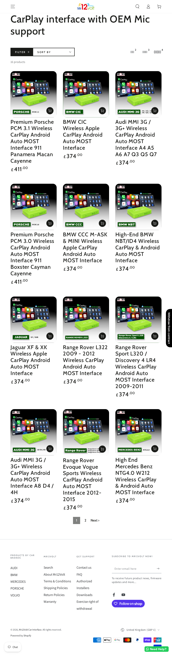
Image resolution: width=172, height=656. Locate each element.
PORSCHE (17, 588)
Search (48, 567)
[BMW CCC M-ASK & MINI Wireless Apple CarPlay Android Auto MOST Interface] (86, 207)
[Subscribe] (159, 568)
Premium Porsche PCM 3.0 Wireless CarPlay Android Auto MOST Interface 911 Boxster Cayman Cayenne (32, 254)
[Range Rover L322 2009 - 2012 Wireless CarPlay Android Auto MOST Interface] (86, 320)
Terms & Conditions (57, 581)
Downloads (85, 595)
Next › (95, 520)
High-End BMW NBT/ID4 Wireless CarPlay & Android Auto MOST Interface (137, 247)
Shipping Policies (56, 588)
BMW (14, 575)
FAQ (79, 574)
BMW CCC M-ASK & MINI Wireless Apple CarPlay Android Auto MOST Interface (85, 247)
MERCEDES (18, 581)
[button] (137, 6)
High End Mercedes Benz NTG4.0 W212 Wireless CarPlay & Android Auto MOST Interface (135, 475)
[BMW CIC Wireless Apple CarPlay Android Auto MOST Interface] (86, 94)
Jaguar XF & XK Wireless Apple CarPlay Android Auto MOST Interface (30, 360)
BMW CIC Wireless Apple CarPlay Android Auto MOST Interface (83, 134)
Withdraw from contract (169, 328)
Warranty (50, 601)
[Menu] (12, 6)
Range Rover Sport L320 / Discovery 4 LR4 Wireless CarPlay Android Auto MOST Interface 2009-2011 (135, 366)
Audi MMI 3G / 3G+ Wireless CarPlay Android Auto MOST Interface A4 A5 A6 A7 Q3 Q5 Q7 (136, 137)
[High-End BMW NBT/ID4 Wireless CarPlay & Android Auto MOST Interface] (138, 207)
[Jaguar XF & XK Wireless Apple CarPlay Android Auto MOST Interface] (33, 320)
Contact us (84, 567)
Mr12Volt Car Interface (30, 629)
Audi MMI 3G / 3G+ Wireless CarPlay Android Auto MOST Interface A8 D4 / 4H (32, 475)
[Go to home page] (86, 6)
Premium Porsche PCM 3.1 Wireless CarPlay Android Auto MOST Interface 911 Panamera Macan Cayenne (32, 141)
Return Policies (54, 595)
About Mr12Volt (54, 574)
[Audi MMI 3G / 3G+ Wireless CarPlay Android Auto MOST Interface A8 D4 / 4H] (33, 432)
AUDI (13, 568)
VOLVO (15, 595)
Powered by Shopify (20, 635)
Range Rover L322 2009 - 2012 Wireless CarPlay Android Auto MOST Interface (85, 360)
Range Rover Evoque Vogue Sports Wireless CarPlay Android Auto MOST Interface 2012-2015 (83, 479)
